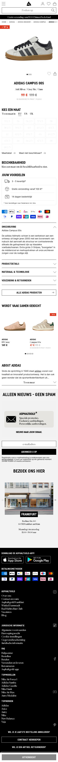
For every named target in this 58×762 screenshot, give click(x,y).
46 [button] (18, 140)
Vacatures (6, 611)
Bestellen (6, 656)
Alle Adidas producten (29, 292)
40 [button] (29, 127)
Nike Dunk (6, 689)
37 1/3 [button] (40, 121)
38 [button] (51, 121)
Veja (3, 721)
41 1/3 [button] (51, 127)
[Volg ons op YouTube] (55, 692)
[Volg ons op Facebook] (55, 658)
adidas (38, 371)
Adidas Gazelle (9, 685)
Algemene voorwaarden (13, 629)
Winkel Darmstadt (10, 605)
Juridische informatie (12, 642)
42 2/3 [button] (18, 134)
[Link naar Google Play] (38, 559)
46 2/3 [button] (29, 140)
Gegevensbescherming (13, 639)
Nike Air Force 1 (9, 679)
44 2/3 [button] (51, 134)
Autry (4, 711)
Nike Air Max (7, 692)
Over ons (6, 595)
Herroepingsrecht (10, 633)
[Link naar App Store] (12, 559)
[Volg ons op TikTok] (54, 625)
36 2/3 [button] (29, 121)
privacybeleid (7, 459)
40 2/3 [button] (40, 127)
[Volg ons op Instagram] (54, 591)
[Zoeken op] (53, 10)
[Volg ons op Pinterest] (55, 724)
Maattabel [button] (7, 153)
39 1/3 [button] (18, 127)
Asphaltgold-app (10, 669)
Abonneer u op (29, 451)
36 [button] (18, 121)
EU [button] (19, 113)
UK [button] (31, 113)
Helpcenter (7, 652)
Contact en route (10, 598)
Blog (4, 615)
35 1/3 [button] (7, 121)
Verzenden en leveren (12, 662)
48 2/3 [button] (7, 147)
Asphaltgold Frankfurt (12, 602)
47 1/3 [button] (40, 140)
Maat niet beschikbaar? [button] (30, 153)
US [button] (25, 113)
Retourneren (7, 665)
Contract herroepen (29, 739)
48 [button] (51, 140)
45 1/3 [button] (7, 140)
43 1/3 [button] (29, 134)
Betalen (5, 659)
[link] (29, 4)
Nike (3, 715)
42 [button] (7, 134)
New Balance (8, 718)
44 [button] (40, 134)
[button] (55, 74)
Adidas (19, 83)
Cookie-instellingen (11, 636)
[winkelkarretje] (54, 3)
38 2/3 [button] (7, 127)
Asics (4, 708)
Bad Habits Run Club (11, 608)
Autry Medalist (8, 695)
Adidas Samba (8, 682)
